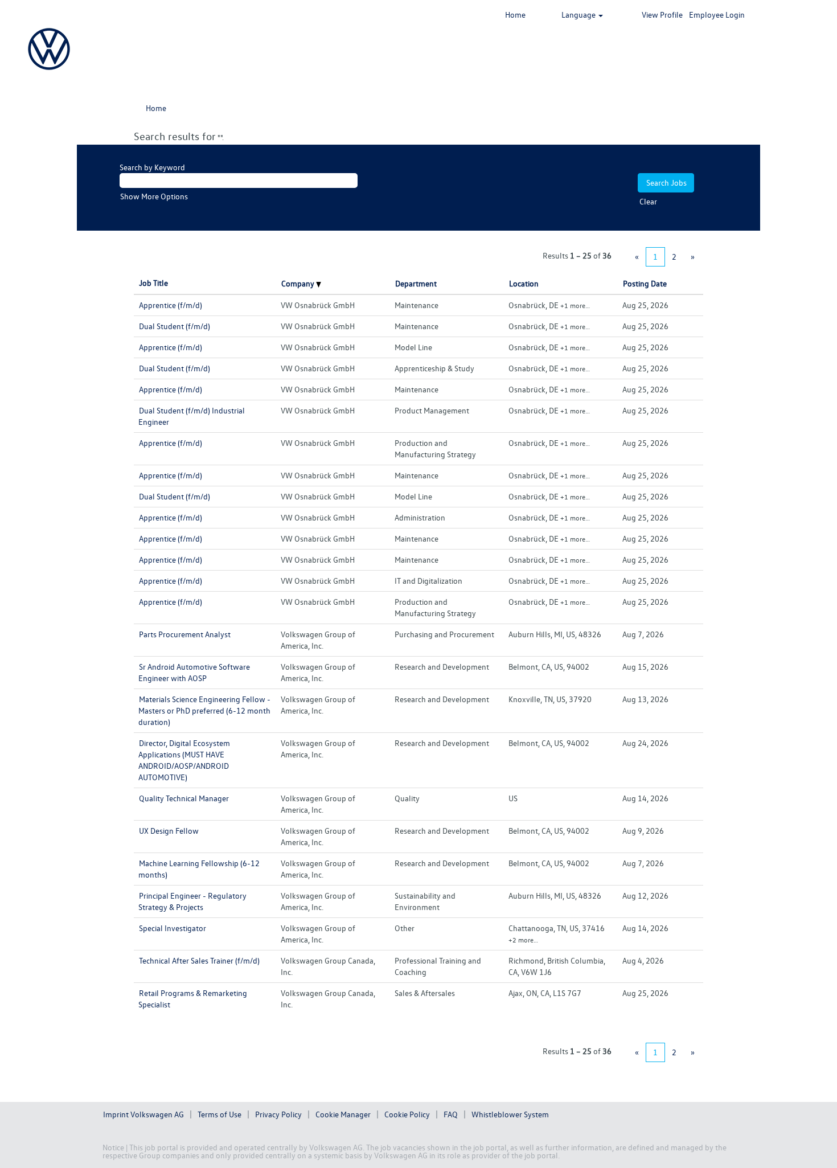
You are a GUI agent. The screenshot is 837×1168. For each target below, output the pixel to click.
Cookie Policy (407, 1114)
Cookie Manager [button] (343, 1114)
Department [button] (416, 283)
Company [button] (298, 283)
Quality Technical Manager (184, 798)
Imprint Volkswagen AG (143, 1114)
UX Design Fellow (169, 830)
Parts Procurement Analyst (185, 634)
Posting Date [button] (645, 283)
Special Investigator (172, 928)
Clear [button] (648, 201)
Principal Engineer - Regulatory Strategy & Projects (192, 901)
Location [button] (524, 283)
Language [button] (579, 14)
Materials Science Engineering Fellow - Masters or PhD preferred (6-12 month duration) (204, 710)
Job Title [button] (153, 283)
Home (515, 14)
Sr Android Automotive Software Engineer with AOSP (194, 672)
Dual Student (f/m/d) (174, 326)
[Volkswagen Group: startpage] (49, 49)
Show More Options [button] (154, 196)
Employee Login (717, 14)
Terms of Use (219, 1114)
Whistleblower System (510, 1114)
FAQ (451, 1114)
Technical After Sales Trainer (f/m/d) (199, 960)
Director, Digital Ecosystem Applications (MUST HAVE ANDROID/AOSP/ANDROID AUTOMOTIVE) (184, 760)
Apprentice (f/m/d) (170, 305)
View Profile (662, 14)
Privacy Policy (278, 1114)
